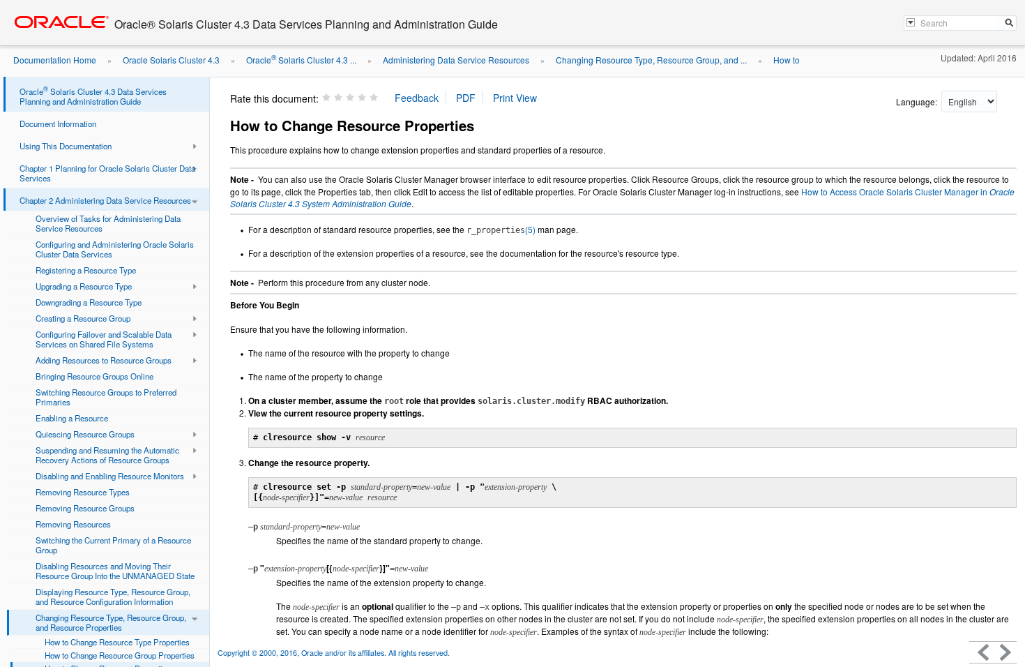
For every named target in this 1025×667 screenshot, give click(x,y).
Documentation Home (54, 60)
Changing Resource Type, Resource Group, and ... (651, 60)
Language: (917, 101)
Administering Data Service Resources (456, 60)
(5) (501, 229)
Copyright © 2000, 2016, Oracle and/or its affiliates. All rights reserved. (334, 652)
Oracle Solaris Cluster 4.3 (171, 60)
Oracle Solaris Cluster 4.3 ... (301, 60)
